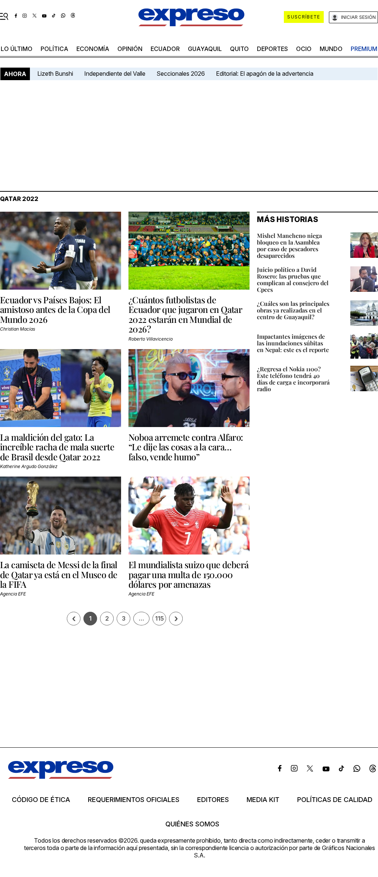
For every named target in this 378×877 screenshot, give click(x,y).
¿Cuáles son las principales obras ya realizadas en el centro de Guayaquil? (293, 310)
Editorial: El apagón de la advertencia (264, 73)
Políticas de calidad (334, 799)
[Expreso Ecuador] (60, 776)
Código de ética (41, 799)
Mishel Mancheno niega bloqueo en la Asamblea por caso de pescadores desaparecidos (289, 245)
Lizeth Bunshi (55, 73)
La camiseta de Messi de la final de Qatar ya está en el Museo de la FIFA (58, 574)
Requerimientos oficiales (133, 799)
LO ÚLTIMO (16, 48)
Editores (213, 799)
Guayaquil (205, 48)
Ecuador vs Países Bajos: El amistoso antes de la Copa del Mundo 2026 (55, 309)
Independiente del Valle (114, 73)
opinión (129, 48)
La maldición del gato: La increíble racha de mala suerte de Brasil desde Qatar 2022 (57, 447)
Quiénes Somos (192, 824)
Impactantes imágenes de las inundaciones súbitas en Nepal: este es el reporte (293, 343)
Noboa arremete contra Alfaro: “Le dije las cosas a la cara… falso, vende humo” (185, 447)
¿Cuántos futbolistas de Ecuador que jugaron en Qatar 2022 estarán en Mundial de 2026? (185, 314)
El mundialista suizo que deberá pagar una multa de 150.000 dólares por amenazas (188, 574)
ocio (304, 48)
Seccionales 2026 (181, 73)
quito (239, 48)
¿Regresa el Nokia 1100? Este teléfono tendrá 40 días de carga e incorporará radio (293, 379)
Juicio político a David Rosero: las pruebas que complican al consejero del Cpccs (293, 279)
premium (364, 48)
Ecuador (165, 48)
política (54, 48)
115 (159, 618)
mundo (331, 48)
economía (92, 48)
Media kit (263, 799)
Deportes (272, 48)
